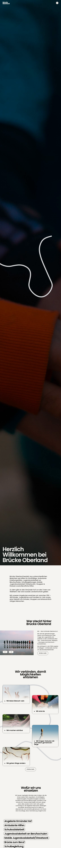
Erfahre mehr (43, 653)
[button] (5, 652)
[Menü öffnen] (57, 3)
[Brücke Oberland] (6, 3)
